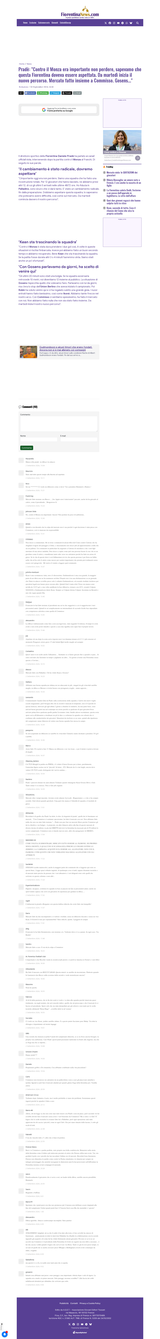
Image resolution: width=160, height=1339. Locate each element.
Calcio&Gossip (65, 22)
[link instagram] (114, 22)
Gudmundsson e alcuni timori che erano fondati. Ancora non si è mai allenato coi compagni (65, 348)
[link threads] (131, 22)
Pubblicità (64, 1303)
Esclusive (32, 22)
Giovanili (55, 22)
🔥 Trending (108, 166)
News (29, 64)
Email (78, 93)
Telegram (56, 93)
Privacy (1, 1327)
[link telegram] (122, 22)
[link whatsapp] (127, 22)
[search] (137, 22)
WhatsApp (44, 93)
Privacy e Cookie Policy (90, 1303)
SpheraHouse (84, 1328)
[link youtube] (118, 22)
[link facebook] (110, 22)
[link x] (106, 22)
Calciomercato (44, 22)
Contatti (74, 1303)
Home (25, 22)
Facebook (31, 93)
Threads (68, 93)
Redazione (23, 87)
